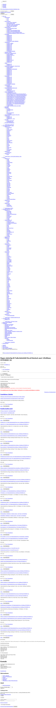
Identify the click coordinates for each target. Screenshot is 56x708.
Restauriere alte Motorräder (9, 122)
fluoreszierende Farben (11, 23)
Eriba (8, 272)
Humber (8, 177)
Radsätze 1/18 (7, 335)
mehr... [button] (1, 406)
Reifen (6, 336)
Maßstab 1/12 (7, 314)
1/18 (8, 18)
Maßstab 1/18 (9, 40)
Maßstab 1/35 (9, 64)
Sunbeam (8, 305)
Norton (8, 218)
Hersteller (2, 687)
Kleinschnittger (9, 290)
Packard (8, 189)
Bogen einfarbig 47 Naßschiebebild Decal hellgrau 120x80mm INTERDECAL (14, 447)
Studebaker (9, 194)
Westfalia (8, 150)
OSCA (8, 188)
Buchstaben (7, 106)
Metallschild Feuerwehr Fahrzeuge (11, 328)
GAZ (8, 280)
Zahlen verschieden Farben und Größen (14, 105)
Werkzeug (6, 338)
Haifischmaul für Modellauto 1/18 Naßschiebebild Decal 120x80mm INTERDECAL (15, 607)
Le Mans (8, 108)
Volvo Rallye (9, 149)
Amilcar (8, 161)
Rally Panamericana (10, 112)
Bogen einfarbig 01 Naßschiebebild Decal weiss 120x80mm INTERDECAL (13, 584)
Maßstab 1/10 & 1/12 (10, 55)
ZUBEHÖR (5, 323)
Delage (8, 168)
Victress (8, 198)
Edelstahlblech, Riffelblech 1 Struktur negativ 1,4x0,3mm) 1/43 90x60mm (13, 515)
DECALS (4, 16)
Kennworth (9, 248)
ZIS (7, 310)
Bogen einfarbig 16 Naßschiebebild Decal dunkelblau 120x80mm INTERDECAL (14, 469)
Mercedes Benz (9, 142)
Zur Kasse (4, 5)
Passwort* (2, 700)
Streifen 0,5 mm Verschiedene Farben (13, 30)
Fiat (7, 275)
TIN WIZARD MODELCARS (8, 125)
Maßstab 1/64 (9, 35)
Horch (8, 138)
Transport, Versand (8, 52)
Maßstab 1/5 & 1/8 (10, 60)
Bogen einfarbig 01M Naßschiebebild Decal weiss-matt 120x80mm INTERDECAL (15, 481)
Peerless (8, 190)
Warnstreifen (9, 29)
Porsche (8, 145)
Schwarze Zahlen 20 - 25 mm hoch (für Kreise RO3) (16, 99)
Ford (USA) (9, 173)
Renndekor (7, 107)
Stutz (8, 195)
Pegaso (8, 144)
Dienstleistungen (5, 343)
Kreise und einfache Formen (12, 28)
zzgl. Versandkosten (6, 369)
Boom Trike (9, 212)
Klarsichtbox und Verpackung (10, 327)
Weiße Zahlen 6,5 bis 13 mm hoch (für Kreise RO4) (16, 96)
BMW (8, 263)
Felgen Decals (7, 17)
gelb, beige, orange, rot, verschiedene (13, 24)
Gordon (8, 284)
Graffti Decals (7, 115)
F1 (7, 111)
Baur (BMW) (9, 261)
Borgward (8, 130)
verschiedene (9, 113)
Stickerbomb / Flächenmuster (12, 69)
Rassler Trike (9, 213)
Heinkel (8, 215)
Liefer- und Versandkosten (7, 676)
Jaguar (8, 139)
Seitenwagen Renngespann (11, 214)
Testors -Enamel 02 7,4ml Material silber (7, 412)
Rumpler (8, 304)
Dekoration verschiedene (9, 324)
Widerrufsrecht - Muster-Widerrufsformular (10, 680)
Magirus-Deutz (9, 140)
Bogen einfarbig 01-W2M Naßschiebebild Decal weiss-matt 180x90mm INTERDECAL (15, 629)
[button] (28, 394)
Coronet (8, 270)
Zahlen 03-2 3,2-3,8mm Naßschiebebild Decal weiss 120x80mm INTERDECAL (14, 424)
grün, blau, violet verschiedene (12, 25)
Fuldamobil (9, 279)
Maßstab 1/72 (9, 65)
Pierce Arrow (9, 192)
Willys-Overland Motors (11, 199)
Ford (8, 225)
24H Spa (8, 110)
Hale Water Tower (10, 228)
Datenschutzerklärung (6, 685)
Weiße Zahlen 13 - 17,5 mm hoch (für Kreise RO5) (16, 98)
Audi (8, 128)
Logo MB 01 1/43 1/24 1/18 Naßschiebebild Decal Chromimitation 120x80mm (14, 538)
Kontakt (4, 677)
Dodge (8, 245)
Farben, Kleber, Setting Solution (10, 337)
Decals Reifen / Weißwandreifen (10, 53)
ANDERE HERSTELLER (7, 209)
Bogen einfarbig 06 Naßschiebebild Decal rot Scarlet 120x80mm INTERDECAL (14, 572)
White (8, 250)
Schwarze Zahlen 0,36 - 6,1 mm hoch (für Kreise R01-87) (17, 94)
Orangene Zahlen (10, 104)
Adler (8, 159)
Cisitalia (8, 166)
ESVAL (4, 157)
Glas (8, 137)
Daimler (8, 133)
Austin (8, 239)
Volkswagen (9, 147)
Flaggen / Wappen (10, 43)
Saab (8, 146)
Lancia (8, 291)
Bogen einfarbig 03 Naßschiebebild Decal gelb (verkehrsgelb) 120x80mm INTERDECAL (16, 618)
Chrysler (8, 269)
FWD (8, 226)
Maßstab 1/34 (7, 243)
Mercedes (8, 185)
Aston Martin (9, 127)
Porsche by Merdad (10, 193)
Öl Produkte (7, 34)
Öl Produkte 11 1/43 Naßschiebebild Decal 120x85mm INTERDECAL (12, 492)
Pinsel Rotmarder (10, 340)
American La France (10, 222)
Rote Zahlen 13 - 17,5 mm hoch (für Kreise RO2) (15, 103)
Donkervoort (9, 216)
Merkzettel (4, 4)
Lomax (8, 219)
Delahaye (8, 134)
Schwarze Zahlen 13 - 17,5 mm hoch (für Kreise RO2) (16, 97)
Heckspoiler (7, 326)
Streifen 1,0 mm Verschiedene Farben (13, 31)
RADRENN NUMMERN (11, 92)
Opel (8, 143)
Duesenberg (9, 135)
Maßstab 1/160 (9, 44)
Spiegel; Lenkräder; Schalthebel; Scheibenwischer (13, 331)
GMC (8, 174)
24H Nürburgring (10, 109)
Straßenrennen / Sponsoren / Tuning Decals (12, 66)
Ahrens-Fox (9, 221)
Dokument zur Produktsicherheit (50, 392)
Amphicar (8, 258)
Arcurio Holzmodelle (10, 315)
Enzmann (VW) (10, 271)
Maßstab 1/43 (9, 37)
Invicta (8, 179)
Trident (8, 196)
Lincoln (8, 182)
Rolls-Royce (9, 303)
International (9, 178)
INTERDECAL (7, 364)
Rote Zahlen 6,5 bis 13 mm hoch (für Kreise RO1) (15, 102)
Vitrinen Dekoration (10, 120)
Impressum (4, 679)
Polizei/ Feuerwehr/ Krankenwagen (11, 87)
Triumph (8, 306)
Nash (8, 295)
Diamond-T (9, 244)
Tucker (8, 197)
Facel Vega (9, 273)
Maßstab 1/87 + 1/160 (11, 118)
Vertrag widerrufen (6, 675)
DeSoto (8, 170)
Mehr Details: (9, 124)
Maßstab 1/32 (9, 38)
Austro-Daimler (9, 129)
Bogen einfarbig (7, 21)
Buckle (8, 131)
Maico (8, 253)
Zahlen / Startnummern (9, 91)
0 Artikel (2, 12)
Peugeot (8, 301)
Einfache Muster (7, 27)
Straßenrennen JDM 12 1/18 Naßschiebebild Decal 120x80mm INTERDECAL (14, 504)
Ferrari (8, 136)
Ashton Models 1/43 (8, 220)
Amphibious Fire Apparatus (12, 223)
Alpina (8, 257)
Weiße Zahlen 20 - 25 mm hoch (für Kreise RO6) (15, 100)
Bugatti (8, 132)
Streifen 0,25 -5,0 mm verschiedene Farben (14, 32)
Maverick (8, 183)
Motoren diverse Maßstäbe (7, 322)
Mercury (8, 186)
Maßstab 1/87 (9, 36)
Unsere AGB (5, 678)
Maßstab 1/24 (9, 39)
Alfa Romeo (9, 256)
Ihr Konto (4, 6)
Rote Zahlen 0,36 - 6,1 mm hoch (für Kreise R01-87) (16, 101)
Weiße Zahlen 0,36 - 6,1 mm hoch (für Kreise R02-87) (16, 93)
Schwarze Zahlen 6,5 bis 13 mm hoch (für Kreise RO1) (16, 95)
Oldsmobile (9, 187)
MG (7, 241)
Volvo (8, 148)
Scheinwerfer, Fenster (8, 330)
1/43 (8, 20)
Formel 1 (8, 278)
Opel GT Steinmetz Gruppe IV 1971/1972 (12, 114)
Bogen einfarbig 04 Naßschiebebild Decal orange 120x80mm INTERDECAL (14, 435)
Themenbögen (7, 42)
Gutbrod (8, 285)
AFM (8, 252)
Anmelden (4, 7)
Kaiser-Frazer (9, 180)
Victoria (8, 255)
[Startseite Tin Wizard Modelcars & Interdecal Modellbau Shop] (9, 9)
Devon (8, 171)
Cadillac (8, 164)
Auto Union (9, 260)
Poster (6, 329)
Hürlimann (9, 240)
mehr (44, 641)
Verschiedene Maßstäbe (11, 51)
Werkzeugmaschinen (8, 333)
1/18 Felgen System (6, 318)
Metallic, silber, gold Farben (12, 26)
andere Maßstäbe (10, 54)
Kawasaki (8, 217)
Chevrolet (8, 165)
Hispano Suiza (9, 176)
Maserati (8, 292)
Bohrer (8, 339)
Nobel (8, 296)
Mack (8, 229)
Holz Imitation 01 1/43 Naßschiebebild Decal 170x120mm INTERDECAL (13, 527)
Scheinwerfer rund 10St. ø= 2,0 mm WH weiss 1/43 (9, 549)
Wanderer (8, 309)
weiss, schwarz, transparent (11, 22)
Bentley (8, 163)
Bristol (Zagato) (9, 265)
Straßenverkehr (7, 84)
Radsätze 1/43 (7, 334)
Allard (8, 160)
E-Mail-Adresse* (3, 699)
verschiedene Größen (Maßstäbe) (12, 41)
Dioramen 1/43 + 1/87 (8, 325)
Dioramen (6, 119)
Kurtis (8, 181)
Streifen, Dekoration (8, 332)
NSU (8, 297)
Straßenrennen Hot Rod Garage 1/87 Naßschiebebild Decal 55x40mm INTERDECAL (15, 458)
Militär (6, 63)
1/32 (8, 19)
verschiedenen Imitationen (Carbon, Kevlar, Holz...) (16, 33)
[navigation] (2, 693)
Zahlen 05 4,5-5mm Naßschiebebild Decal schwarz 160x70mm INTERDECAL (14, 595)
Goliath (8, 283)
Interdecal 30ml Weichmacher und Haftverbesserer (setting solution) (12, 398)
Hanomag (8, 286)
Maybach (8, 141)
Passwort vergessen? (4, 702)
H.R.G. (8, 175)
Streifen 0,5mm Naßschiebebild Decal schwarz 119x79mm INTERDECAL (13, 561)
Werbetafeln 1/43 (10, 121)
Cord (8, 167)
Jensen (8, 289)
